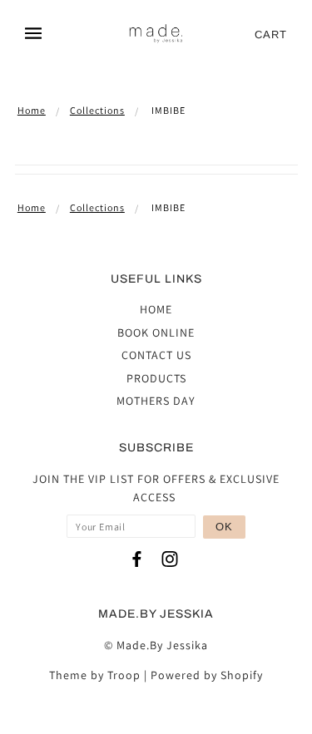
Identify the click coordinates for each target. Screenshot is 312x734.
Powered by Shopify (207, 674)
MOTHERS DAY (156, 400)
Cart (271, 34)
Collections (97, 110)
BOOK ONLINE (156, 332)
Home (31, 110)
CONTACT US (156, 354)
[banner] (156, 34)
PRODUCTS (156, 378)
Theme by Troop (95, 674)
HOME (156, 309)
